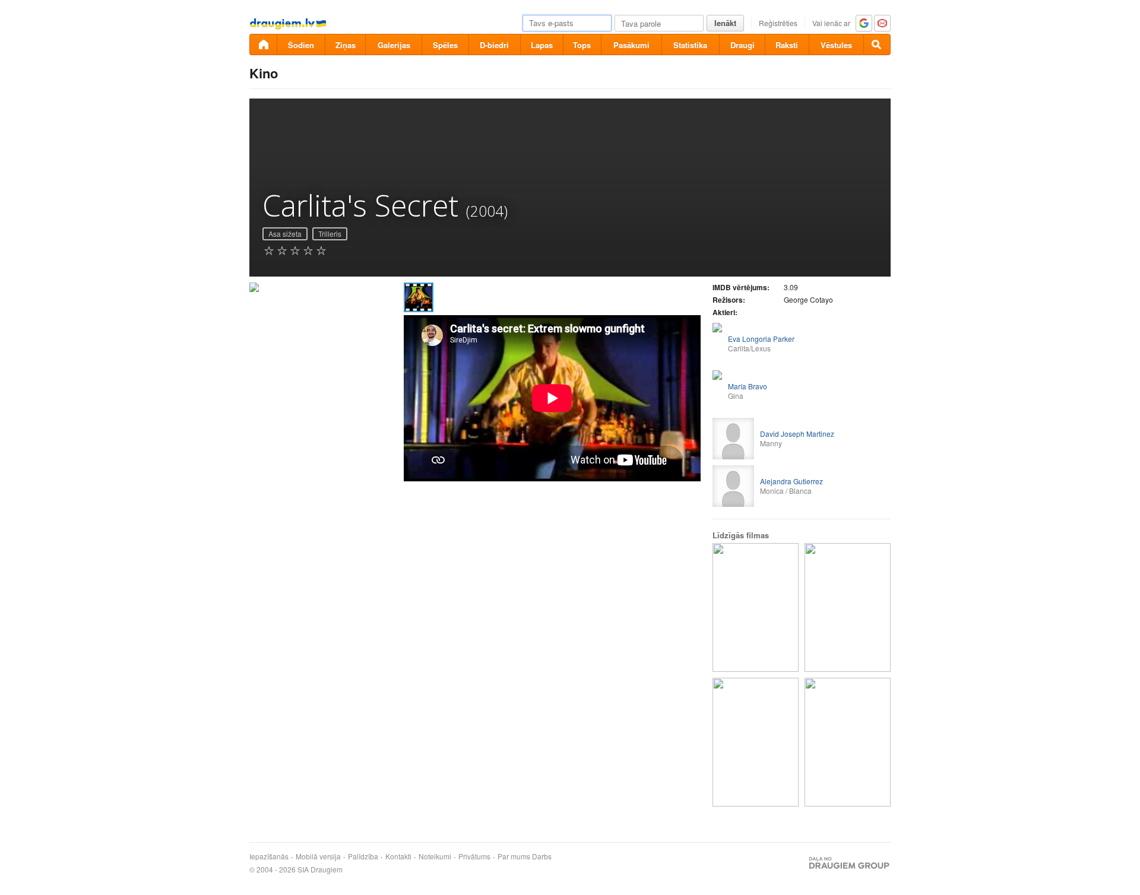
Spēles (445, 44)
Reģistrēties (778, 23)
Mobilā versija (318, 856)
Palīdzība (363, 856)
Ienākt (725, 22)
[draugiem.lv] (263, 44)
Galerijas (394, 44)
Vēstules (836, 44)
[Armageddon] (755, 742)
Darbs (542, 856)
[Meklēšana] (877, 44)
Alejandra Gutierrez (791, 481)
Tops (582, 44)
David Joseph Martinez (797, 434)
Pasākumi (631, 44)
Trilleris (329, 233)
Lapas (542, 44)
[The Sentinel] (755, 607)
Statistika (690, 44)
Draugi (742, 44)
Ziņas (345, 44)
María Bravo (747, 386)
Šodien (301, 44)
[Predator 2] (848, 742)
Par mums (514, 856)
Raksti (786, 44)
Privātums (474, 856)
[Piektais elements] (848, 607)
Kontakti (398, 856)
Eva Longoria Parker (761, 339)
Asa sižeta (285, 233)
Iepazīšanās (269, 856)
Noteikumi (435, 856)
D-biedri (494, 44)
